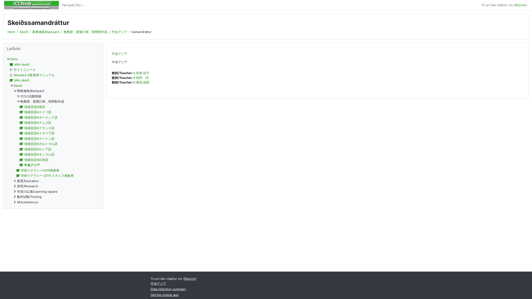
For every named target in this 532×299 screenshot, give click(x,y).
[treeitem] (53, 131)
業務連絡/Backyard (45, 32)
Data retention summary (168, 289)
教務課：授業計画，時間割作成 (85, 32)
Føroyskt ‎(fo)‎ (71, 5)
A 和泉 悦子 (141, 73)
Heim (11, 32)
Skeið (24, 32)
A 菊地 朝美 (141, 82)
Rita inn (520, 5)
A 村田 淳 (141, 78)
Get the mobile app (165, 295)
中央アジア (119, 32)
